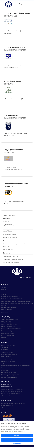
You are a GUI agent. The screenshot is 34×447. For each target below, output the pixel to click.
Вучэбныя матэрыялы (10, 237)
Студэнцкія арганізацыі (10, 256)
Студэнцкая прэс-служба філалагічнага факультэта (15, 48)
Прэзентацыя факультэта (9, 324)
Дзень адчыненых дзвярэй (9, 319)
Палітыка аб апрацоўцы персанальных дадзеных (16, 301)
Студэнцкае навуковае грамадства (13, 150)
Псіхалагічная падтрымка (11, 263)
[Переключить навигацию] (18, 4)
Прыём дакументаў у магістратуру (12, 389)
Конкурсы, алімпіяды (7, 333)
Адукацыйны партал (9, 234)
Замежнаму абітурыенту (9, 331)
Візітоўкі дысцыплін (7, 335)
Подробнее (17, 443)
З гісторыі (4, 294)
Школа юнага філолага (8, 326)
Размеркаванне (8, 250)
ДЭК (4, 241)
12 (2, 408)
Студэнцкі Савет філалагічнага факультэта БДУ (17, 14)
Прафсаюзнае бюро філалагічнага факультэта (15, 116)
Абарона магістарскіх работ (10, 396)
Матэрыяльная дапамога (11, 228)
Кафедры (4, 289)
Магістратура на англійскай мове (11, 391)
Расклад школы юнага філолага (11, 328)
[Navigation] (2, 2)
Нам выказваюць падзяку (9, 307)
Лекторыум (4, 292)
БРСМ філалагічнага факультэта (12, 82)
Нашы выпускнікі (6, 310)
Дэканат (3, 287)
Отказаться (17, 440)
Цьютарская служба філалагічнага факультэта (18, 245)
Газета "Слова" (8, 231)
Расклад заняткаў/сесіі (10, 215)
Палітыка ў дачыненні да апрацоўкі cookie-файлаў (17, 304)
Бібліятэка (6, 221)
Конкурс (3, 338)
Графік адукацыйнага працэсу (10, 393)
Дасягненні (6, 218)
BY (21, 4)
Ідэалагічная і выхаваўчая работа (11, 299)
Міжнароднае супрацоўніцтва (10, 296)
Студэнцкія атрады (9, 225)
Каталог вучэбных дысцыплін (13, 259)
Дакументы (6, 253)
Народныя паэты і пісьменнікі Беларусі (13, 403)
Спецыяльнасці (6, 322)
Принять (17, 436)
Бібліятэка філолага (7, 405)
